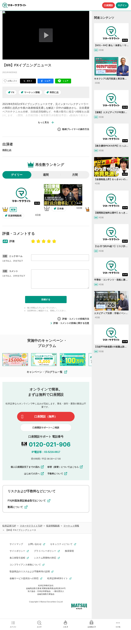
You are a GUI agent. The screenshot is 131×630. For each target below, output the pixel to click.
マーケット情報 (32, 92)
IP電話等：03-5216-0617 (46, 452)
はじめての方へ (32, 473)
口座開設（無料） (45, 416)
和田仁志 (54, 92)
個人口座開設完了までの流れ (25, 467)
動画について (15, 507)
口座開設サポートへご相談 (45, 427)
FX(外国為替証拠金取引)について (27, 500)
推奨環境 (69, 551)
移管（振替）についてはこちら (63, 467)
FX (12, 92)
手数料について (55, 473)
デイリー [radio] (17, 174)
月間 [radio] (75, 174)
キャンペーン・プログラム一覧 (44, 372)
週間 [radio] (46, 174)
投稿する (45, 299)
